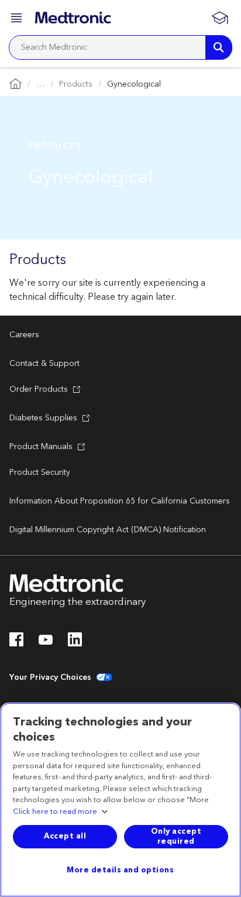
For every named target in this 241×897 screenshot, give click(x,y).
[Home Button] (15, 84)
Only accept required (176, 836)
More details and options (120, 870)
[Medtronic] (73, 17)
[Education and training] (219, 17)
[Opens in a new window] (16, 643)
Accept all (65, 836)
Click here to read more (55, 812)
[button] (17, 19)
